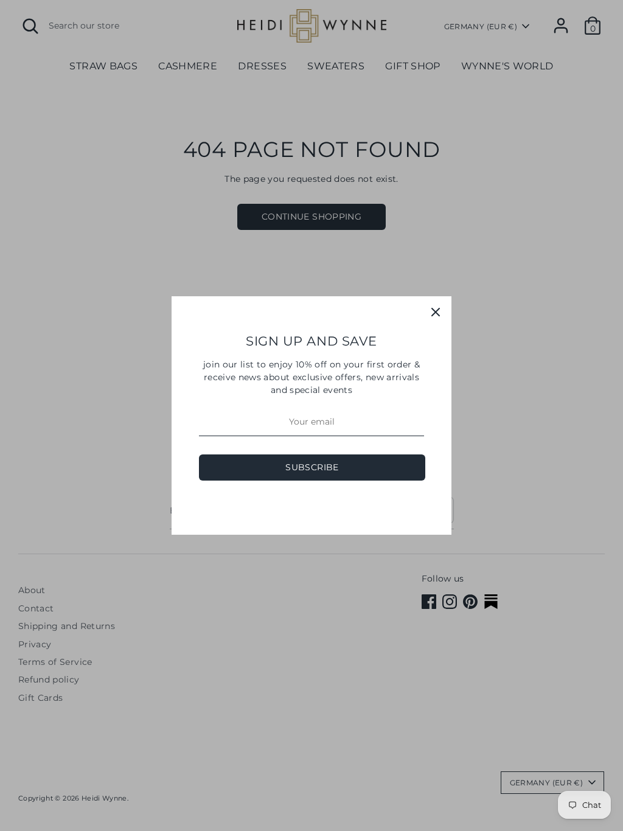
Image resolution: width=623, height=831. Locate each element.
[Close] (435, 312)
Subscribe (311, 467)
